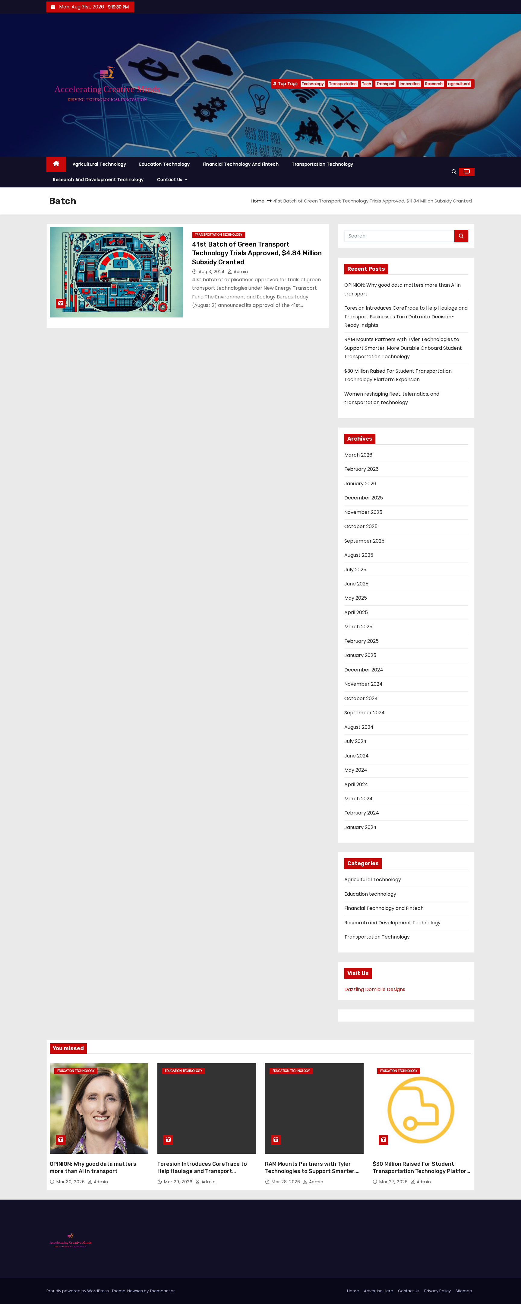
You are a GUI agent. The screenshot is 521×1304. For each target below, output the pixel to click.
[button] (454, 171)
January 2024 (360, 827)
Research (434, 83)
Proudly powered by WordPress (78, 1291)
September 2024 (364, 712)
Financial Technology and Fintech (241, 164)
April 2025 (356, 612)
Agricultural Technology (99, 164)
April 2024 (356, 784)
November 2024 (363, 684)
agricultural (459, 83)
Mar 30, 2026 (71, 1182)
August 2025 (358, 555)
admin (240, 272)
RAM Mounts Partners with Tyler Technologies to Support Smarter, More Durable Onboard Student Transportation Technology (403, 348)
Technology (313, 83)
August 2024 (359, 727)
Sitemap (464, 1291)
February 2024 (361, 812)
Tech (366, 83)
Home (257, 201)
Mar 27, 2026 (394, 1182)
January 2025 (360, 655)
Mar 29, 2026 (179, 1182)
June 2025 (356, 583)
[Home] (56, 164)
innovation (410, 83)
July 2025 (355, 569)
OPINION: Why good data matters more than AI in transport (93, 1168)
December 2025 (363, 497)
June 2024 (356, 755)
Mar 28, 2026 (287, 1182)
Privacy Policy (437, 1291)
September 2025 (364, 540)
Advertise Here (378, 1291)
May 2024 (355, 770)
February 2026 (361, 469)
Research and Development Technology (98, 180)
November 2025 (363, 512)
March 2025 (358, 626)
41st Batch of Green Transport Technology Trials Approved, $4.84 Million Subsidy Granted (257, 253)
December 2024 (363, 669)
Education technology (164, 164)
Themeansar (162, 1291)
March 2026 (358, 454)
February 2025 (361, 641)
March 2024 (358, 798)
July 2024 (355, 741)
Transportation (343, 83)
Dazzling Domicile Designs (374, 989)
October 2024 (361, 698)
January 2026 (360, 483)
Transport (385, 83)
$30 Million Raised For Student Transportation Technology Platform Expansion (422, 1171)
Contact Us (170, 180)
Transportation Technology (322, 164)
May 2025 (355, 598)
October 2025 (360, 526)
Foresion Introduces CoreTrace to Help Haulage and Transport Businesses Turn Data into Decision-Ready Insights (406, 316)
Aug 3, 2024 (212, 272)
